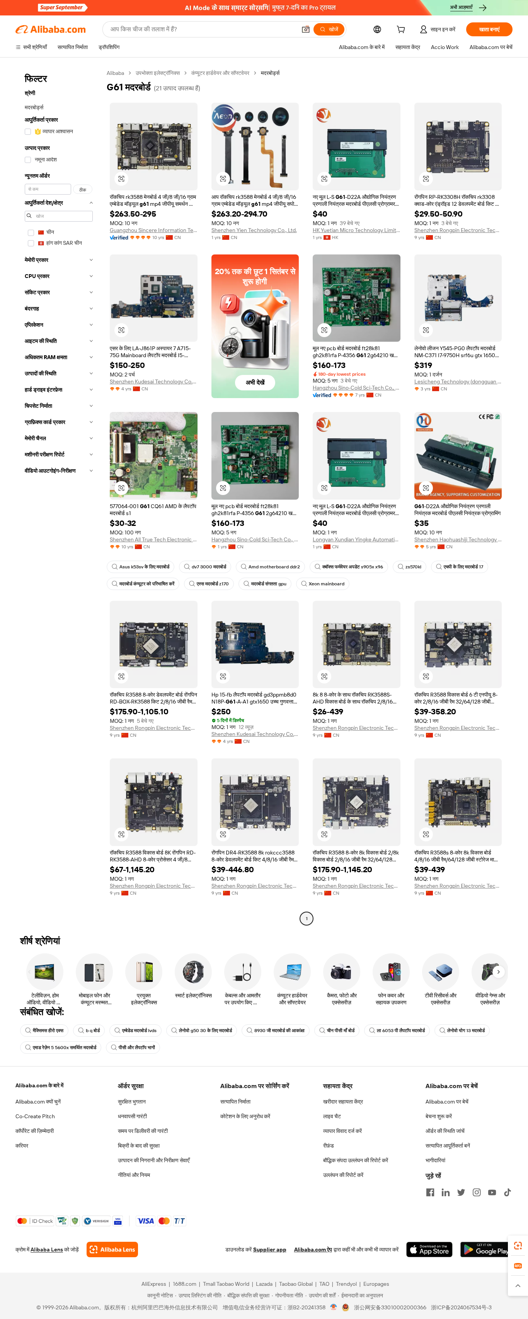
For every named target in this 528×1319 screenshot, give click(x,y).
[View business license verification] (333, 1307)
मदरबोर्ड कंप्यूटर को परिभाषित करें (146, 584)
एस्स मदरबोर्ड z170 (213, 584)
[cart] (402, 30)
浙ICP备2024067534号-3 (461, 1307)
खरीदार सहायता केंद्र (343, 1102)
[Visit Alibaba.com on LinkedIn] (445, 1192)
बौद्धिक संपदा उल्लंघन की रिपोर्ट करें (355, 1160)
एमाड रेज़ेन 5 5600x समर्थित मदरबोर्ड (64, 1047)
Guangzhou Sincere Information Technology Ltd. (154, 230)
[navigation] (58, 497)
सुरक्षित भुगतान (132, 1102)
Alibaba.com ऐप (313, 1249)
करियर (21, 1146)
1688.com (184, 1284)
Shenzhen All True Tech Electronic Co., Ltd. (154, 539)
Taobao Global (296, 1284)
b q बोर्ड (93, 1030)
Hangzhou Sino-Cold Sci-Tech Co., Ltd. (356, 388)
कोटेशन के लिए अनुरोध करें (245, 1116)
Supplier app (269, 1249)
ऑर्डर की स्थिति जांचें (445, 1131)
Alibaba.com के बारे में (39, 1085)
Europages (376, 1284)
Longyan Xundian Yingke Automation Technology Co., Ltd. (356, 539)
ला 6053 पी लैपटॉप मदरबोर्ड (401, 1030)
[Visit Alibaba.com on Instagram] (476, 1192)
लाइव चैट (332, 1116)
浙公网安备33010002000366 (390, 1307)
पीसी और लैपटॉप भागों (137, 1047)
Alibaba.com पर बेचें (447, 1102)
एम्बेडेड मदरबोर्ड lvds (139, 1030)
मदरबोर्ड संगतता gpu (268, 584)
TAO (324, 1284)
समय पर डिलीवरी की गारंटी (143, 1131)
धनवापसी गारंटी (132, 1116)
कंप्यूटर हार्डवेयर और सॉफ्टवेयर (220, 73)
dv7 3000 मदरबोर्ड (209, 567)
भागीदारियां (435, 1160)
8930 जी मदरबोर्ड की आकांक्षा (279, 1030)
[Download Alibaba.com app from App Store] (429, 1249)
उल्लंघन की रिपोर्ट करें (343, 1175)
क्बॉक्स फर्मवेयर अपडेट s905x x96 (352, 567)
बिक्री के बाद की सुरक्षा (139, 1146)
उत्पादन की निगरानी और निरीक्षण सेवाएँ (153, 1160)
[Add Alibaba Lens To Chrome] (112, 1249)
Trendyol (346, 1284)
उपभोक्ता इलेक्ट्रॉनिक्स (158, 73)
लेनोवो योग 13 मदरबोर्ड (466, 1030)
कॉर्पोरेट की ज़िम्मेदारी (34, 1131)
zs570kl (413, 567)
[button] (305, 29)
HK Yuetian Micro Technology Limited (356, 230)
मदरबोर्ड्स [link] (270, 73)
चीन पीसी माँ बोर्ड (340, 1030)
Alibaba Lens (47, 1249)
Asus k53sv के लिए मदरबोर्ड (144, 567)
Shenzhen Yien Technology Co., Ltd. (254, 230)
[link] (518, 1246)
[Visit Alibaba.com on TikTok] (507, 1192)
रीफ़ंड (328, 1146)
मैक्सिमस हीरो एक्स (48, 1030)
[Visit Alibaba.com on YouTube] (492, 1192)
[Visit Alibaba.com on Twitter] (461, 1192)
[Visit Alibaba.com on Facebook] (430, 1192)
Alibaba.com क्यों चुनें (38, 1102)
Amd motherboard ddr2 (274, 567)
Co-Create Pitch (35, 1116)
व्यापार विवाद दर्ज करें (342, 1131)
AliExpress (153, 1284)
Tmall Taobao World (226, 1284)
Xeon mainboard (326, 584)
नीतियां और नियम (134, 1175)
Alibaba (115, 73)
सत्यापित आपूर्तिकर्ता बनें (448, 1146)
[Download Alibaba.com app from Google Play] (486, 1249)
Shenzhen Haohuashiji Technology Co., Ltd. (458, 539)
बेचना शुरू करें (439, 1116)
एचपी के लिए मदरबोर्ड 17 (463, 567)
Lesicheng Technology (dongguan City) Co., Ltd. (458, 381)
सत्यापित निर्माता (235, 1102)
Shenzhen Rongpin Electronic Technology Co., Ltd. (458, 230)
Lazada (264, 1284)
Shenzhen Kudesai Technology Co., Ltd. (154, 381)
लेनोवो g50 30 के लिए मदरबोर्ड (205, 1030)
